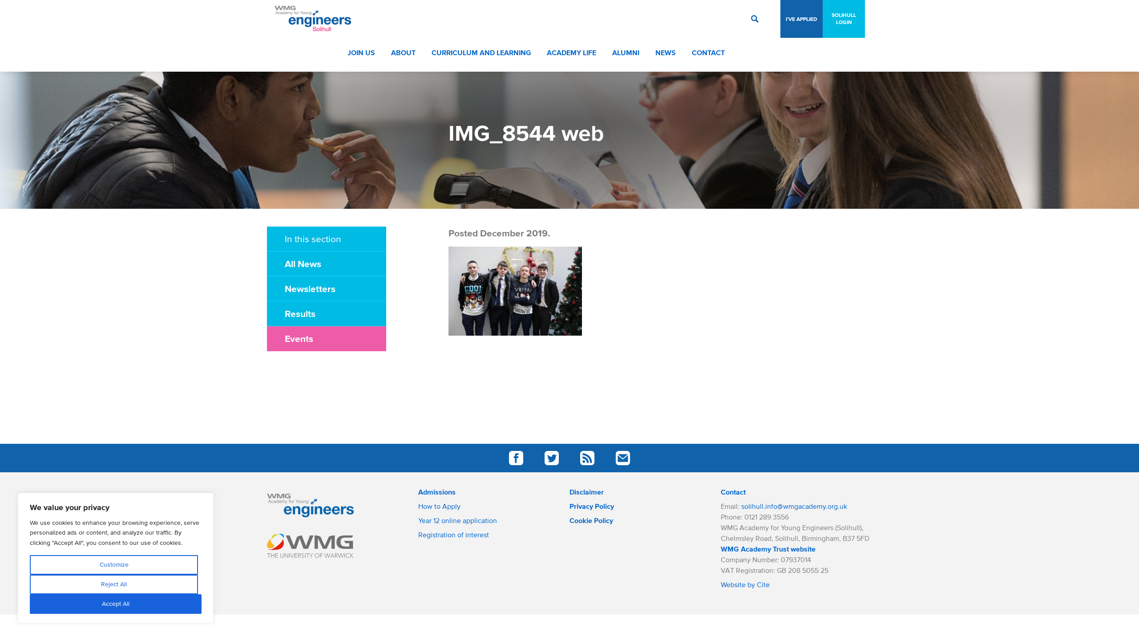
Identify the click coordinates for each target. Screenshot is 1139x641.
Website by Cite (745, 584)
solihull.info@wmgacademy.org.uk (794, 506)
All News (303, 263)
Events (299, 338)
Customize (114, 564)
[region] (116, 558)
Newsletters (310, 288)
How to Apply (439, 506)
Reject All (114, 584)
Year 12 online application (457, 520)
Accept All (115, 603)
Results (300, 313)
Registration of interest (453, 535)
